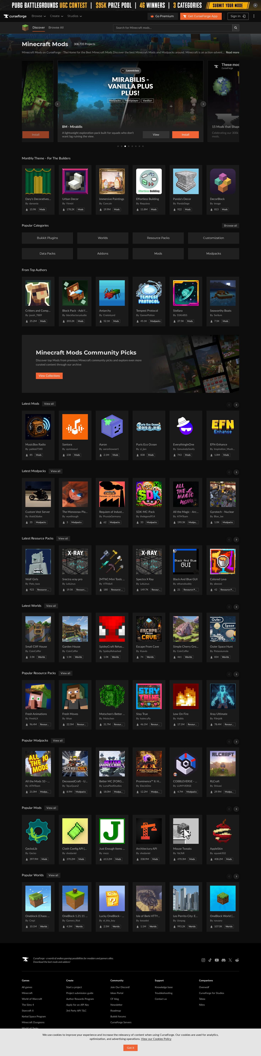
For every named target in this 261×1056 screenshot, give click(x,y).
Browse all (230, 225)
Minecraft (27, 993)
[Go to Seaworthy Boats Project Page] (222, 301)
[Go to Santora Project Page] (75, 435)
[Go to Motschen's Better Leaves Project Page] (112, 705)
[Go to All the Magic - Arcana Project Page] (186, 503)
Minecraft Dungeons (33, 1022)
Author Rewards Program (80, 999)
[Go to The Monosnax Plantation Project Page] (75, 503)
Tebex (202, 999)
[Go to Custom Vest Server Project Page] (38, 503)
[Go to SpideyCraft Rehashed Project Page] (112, 637)
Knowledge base (164, 987)
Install (185, 134)
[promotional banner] (130, 5)
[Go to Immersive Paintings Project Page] (112, 190)
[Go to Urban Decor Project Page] (75, 190)
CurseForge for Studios (211, 993)
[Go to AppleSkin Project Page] (222, 839)
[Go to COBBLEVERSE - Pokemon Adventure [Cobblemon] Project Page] (186, 772)
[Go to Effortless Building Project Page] (149, 190)
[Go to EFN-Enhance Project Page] (222, 435)
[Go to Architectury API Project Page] (149, 839)
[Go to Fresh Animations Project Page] (38, 705)
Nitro (202, 1005)
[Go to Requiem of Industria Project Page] (112, 503)
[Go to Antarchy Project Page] (112, 301)
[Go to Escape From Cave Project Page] (149, 637)
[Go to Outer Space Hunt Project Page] (222, 637)
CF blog (114, 999)
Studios (72, 16)
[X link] (230, 960)
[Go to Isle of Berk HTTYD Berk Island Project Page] (149, 907)
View (156, 134)
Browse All (56, 27)
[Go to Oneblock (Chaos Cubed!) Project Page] (38, 907)
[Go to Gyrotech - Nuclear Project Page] (222, 503)
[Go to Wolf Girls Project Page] (38, 570)
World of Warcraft (32, 999)
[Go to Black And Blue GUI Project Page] (186, 570)
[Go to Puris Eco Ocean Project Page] (149, 435)
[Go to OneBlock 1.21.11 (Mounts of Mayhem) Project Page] (75, 907)
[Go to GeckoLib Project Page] (38, 839)
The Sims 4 (28, 1005)
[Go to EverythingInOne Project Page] (186, 435)
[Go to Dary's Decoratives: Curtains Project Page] (38, 190)
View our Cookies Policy (156, 1039)
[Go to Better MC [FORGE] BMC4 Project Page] (112, 772)
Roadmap (115, 1011)
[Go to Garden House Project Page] (75, 637)
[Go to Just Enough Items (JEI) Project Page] (112, 839)
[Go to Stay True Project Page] (149, 705)
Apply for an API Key (77, 1005)
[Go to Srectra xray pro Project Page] (75, 570)
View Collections (49, 375)
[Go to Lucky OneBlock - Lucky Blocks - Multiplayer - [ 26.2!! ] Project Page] (112, 907)
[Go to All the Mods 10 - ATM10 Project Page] (38, 772)
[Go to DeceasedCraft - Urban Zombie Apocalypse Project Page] (75, 772)
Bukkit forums (118, 1016)
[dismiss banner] (255, 5)
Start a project (74, 987)
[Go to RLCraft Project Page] (222, 772)
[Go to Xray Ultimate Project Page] (222, 705)
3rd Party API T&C (76, 1011)
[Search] (235, 27)
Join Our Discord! (120, 987)
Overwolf (204, 987)
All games (27, 987)
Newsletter (116, 1005)
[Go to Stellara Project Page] (186, 301)
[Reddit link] (237, 960)
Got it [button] (130, 1047)
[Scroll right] (236, 405)
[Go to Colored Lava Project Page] (222, 570)
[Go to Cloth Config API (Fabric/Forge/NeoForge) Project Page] (75, 839)
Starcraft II (28, 1011)
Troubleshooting (163, 993)
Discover (38, 27)
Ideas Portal (116, 993)
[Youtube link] (217, 960)
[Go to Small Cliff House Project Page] (38, 637)
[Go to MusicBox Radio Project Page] (38, 435)
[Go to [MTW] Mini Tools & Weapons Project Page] (112, 570)
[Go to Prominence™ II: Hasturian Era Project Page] (149, 772)
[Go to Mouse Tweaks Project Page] (186, 839)
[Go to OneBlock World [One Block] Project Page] (222, 907)
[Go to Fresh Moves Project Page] (75, 705)
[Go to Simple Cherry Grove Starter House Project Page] (186, 637)
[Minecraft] (25, 27)
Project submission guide (79, 993)
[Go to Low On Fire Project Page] (186, 705)
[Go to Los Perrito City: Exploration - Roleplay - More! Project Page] (186, 907)
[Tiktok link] (210, 960)
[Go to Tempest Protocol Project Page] (149, 301)
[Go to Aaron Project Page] (112, 435)
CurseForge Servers (120, 1022)
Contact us (161, 999)
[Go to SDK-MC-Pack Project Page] (149, 503)
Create (55, 16)
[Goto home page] (15, 16)
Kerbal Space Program (34, 1016)
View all (49, 403)
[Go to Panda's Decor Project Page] (186, 190)
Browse (37, 16)
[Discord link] (223, 960)
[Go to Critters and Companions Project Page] (38, 301)
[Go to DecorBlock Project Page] (222, 190)
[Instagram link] (203, 960)
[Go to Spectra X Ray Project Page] (149, 570)
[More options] (253, 16)
